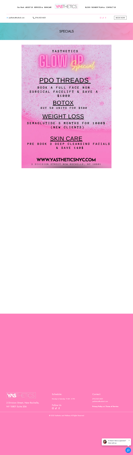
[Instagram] (100, 18)
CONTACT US (111, 7)
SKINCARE (48, 7)
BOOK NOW (120, 18)
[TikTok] (103, 18)
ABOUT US (29, 7)
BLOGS (87, 7)
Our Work (20, 7)
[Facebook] (105, 18)
